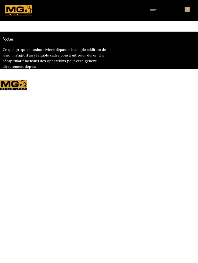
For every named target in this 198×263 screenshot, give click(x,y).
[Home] (18, 14)
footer (8, 39)
